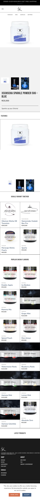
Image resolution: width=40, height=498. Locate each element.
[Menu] (2, 8)
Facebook (3, 475)
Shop (2, 457)
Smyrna (30, 14)
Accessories (4, 464)
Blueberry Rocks (28, 367)
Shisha (3, 462)
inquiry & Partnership (26, 464)
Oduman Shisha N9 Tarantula (9, 222)
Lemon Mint (26, 395)
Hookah (10, 14)
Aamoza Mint (6, 395)
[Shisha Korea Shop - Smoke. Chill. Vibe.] (20, 8)
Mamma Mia (6, 309)
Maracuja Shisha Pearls (8, 249)
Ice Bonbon (25, 285)
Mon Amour (26, 338)
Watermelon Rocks (9, 367)
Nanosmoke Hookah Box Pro (30, 222)
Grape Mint (25, 313)
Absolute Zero (27, 420)
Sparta (24, 248)
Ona (16, 14)
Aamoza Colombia (8, 424)
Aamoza (22, 14)
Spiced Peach (6, 338)
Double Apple (7, 285)
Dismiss (20, 4)
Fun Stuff (3, 466)
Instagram (4, 473)
